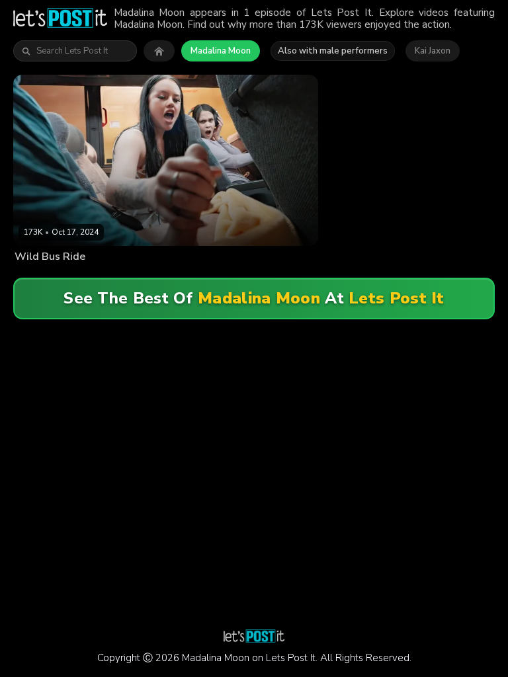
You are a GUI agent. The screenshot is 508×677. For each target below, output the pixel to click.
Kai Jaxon (432, 51)
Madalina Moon (220, 51)
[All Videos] (159, 50)
